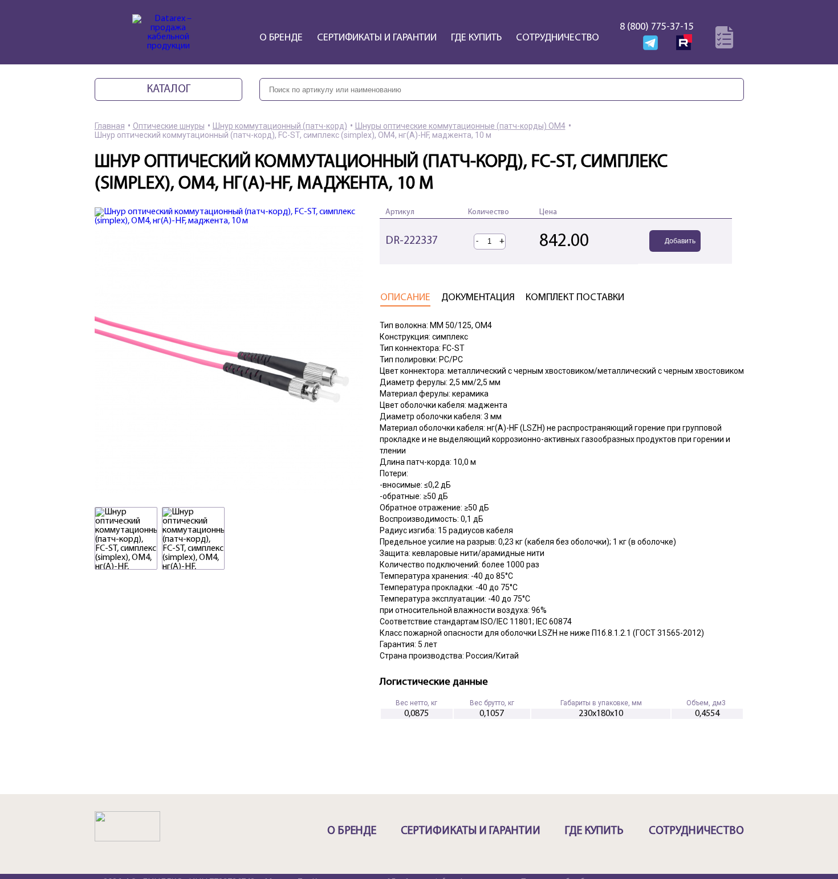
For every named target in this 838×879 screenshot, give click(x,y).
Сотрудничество (557, 38)
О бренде (281, 38)
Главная (110, 125)
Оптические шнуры (169, 125)
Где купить (476, 38)
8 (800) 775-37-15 (657, 27)
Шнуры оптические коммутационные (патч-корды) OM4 (460, 125)
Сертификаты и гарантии (377, 38)
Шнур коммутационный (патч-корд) (280, 125)
